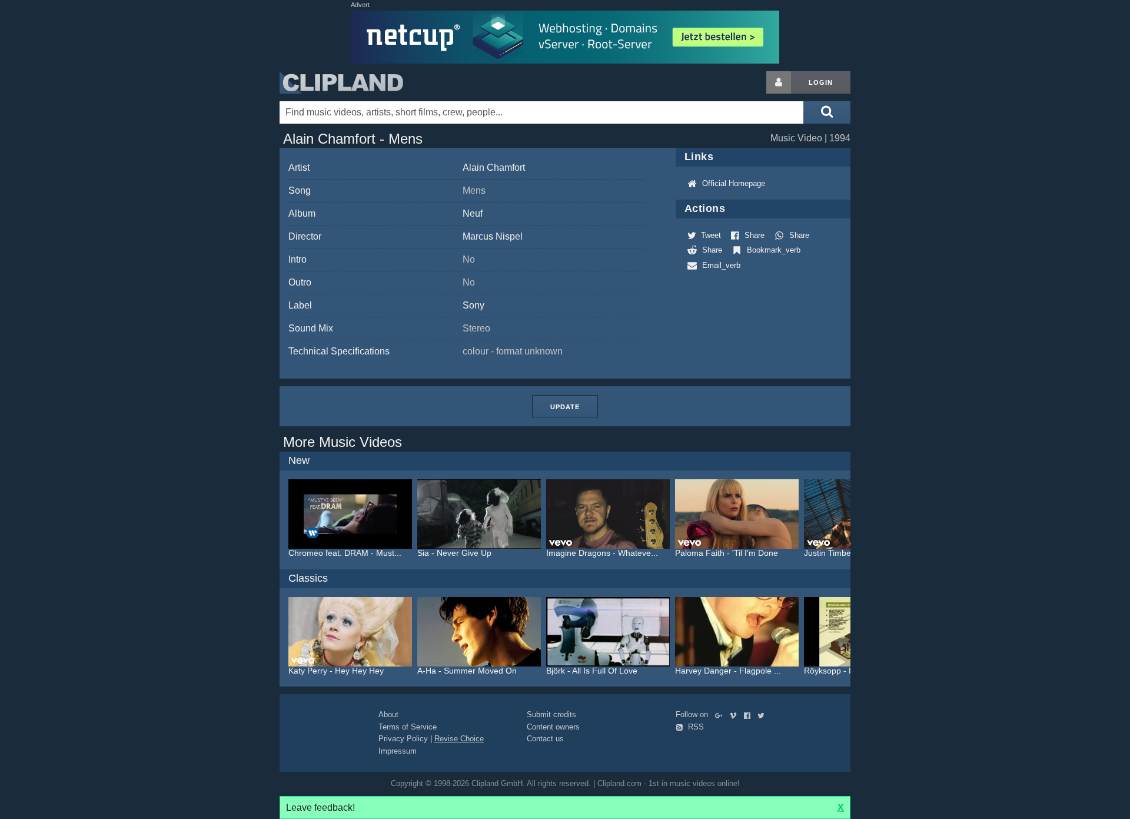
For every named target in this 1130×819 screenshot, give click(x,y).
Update (565, 406)
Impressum (397, 751)
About (388, 714)
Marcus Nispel (493, 236)
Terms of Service (407, 726)
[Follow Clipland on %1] (721, 714)
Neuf (473, 213)
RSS (695, 726)
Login (821, 82)
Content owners (553, 726)
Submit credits (551, 714)
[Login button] (778, 82)
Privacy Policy (403, 738)
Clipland (341, 82)
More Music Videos (342, 442)
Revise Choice (459, 738)
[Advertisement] (944, 248)
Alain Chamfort (494, 168)
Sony (473, 305)
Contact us (545, 738)
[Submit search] (826, 112)
